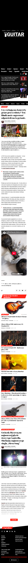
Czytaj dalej (14, 519)
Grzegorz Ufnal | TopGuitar (7, 320)
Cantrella (24, 490)
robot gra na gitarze (16, 283)
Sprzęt (3, 314)
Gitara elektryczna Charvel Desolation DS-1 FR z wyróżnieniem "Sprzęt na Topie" (13, 420)
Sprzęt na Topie (20, 416)
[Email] (22, 290)
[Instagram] (10, 531)
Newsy (3, 345)
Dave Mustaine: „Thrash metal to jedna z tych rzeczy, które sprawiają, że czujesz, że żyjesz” (13, 395)
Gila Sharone (12, 492)
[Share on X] (19, 290)
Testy (7, 314)
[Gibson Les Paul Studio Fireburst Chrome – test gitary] (14, 307)
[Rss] (15, 531)
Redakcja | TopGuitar (5, 328)
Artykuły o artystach (6, 429)
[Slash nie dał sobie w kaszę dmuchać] (14, 362)
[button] (20, 74)
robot (9, 283)
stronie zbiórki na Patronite (8, 168)
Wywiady (7, 391)
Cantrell (3, 503)
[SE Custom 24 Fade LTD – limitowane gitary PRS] (14, 338)
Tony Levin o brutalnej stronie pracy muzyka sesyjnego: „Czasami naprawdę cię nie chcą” (10, 90)
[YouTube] (7, 531)
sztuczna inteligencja (6, 285)
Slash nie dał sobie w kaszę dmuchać (12, 371)
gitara (6, 283)
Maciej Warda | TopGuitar (6, 373)
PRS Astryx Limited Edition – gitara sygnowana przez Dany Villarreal (9, 83)
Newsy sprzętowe (9, 345)
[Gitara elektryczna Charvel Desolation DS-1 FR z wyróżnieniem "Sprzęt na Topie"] (14, 409)
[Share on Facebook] (16, 290)
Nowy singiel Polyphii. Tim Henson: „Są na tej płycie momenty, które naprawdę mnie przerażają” (9, 78)
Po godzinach (4, 106)
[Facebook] (2, 531)
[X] (4, 531)
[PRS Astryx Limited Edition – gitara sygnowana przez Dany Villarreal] (23, 84)
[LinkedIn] (12, 531)
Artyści (3, 391)
